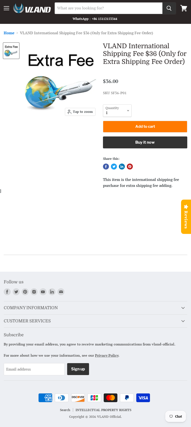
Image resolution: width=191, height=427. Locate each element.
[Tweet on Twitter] (114, 167)
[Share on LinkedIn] (122, 167)
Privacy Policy (106, 355)
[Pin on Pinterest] (130, 167)
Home (9, 33)
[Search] (169, 8)
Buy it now (145, 142)
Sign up (78, 369)
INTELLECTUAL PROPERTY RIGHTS (103, 410)
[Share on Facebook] (106, 167)
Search (65, 410)
